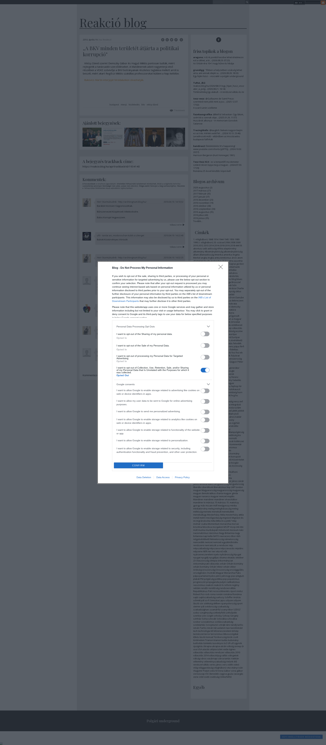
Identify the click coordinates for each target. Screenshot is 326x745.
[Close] (222, 268)
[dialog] (163, 372)
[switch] (205, 334)
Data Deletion (144, 477)
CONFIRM (138, 465)
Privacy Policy (182, 477)
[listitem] (163, 326)
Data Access (163, 477)
